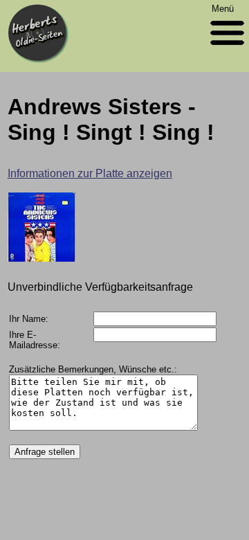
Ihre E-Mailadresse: (34, 340)
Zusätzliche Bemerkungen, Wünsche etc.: (93, 369)
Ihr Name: (28, 319)
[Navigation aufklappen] (227, 48)
